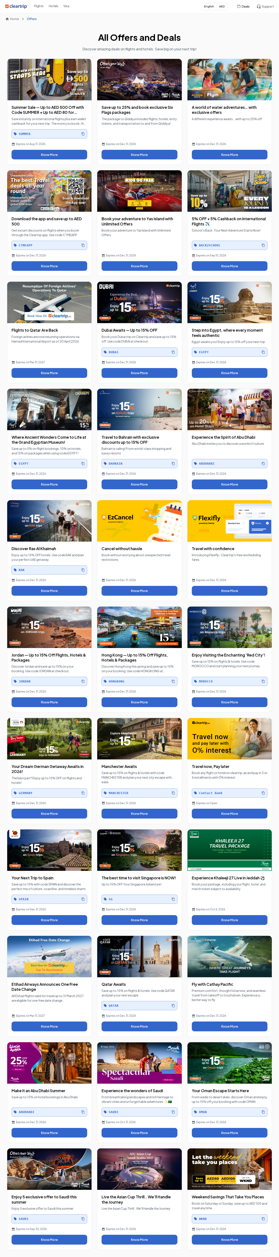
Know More (49, 155)
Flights (39, 6)
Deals (246, 6)
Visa (66, 6)
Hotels (53, 6)
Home (14, 19)
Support (268, 6)
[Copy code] (83, 133)
